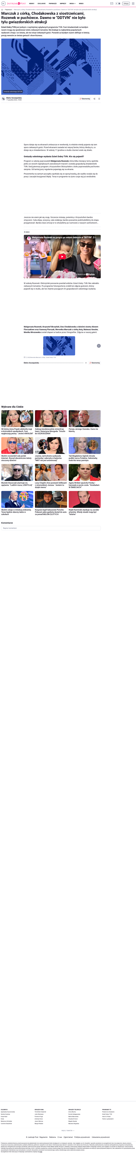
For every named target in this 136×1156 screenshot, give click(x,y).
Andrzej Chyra (39, 1119)
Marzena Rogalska (73, 1123)
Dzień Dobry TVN (107, 1114)
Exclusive (41, 3)
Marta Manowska (73, 1116)
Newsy (31, 3)
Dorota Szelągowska (74, 1114)
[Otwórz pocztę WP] (111, 3)
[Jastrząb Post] (18, 3)
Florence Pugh (39, 1116)
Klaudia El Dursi (73, 1119)
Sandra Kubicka (5, 1114)
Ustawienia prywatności (100, 1137)
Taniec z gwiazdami (108, 1119)
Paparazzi (53, 3)
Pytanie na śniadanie (108, 1112)
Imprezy (63, 3)
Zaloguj (126, 3)
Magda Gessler (72, 1121)
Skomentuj (86, 99)
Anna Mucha (72, 1112)
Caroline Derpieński (6, 1123)
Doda (2, 1119)
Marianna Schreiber (6, 1121)
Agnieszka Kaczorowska (8, 1112)
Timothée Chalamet (40, 1112)
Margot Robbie (39, 1123)
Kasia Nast (4, 1116)
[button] (117, 3)
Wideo (81, 3)
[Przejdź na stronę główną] (3, 5)
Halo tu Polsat (106, 1116)
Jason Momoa (39, 1121)
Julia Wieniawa (39, 1114)
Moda (72, 3)
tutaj (41, 1151)
